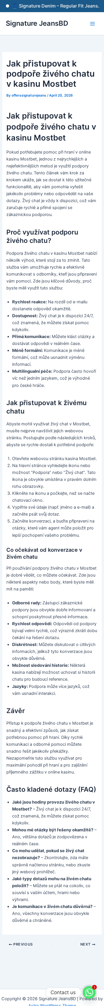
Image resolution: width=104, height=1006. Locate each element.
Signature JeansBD (37, 23)
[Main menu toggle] (92, 23)
